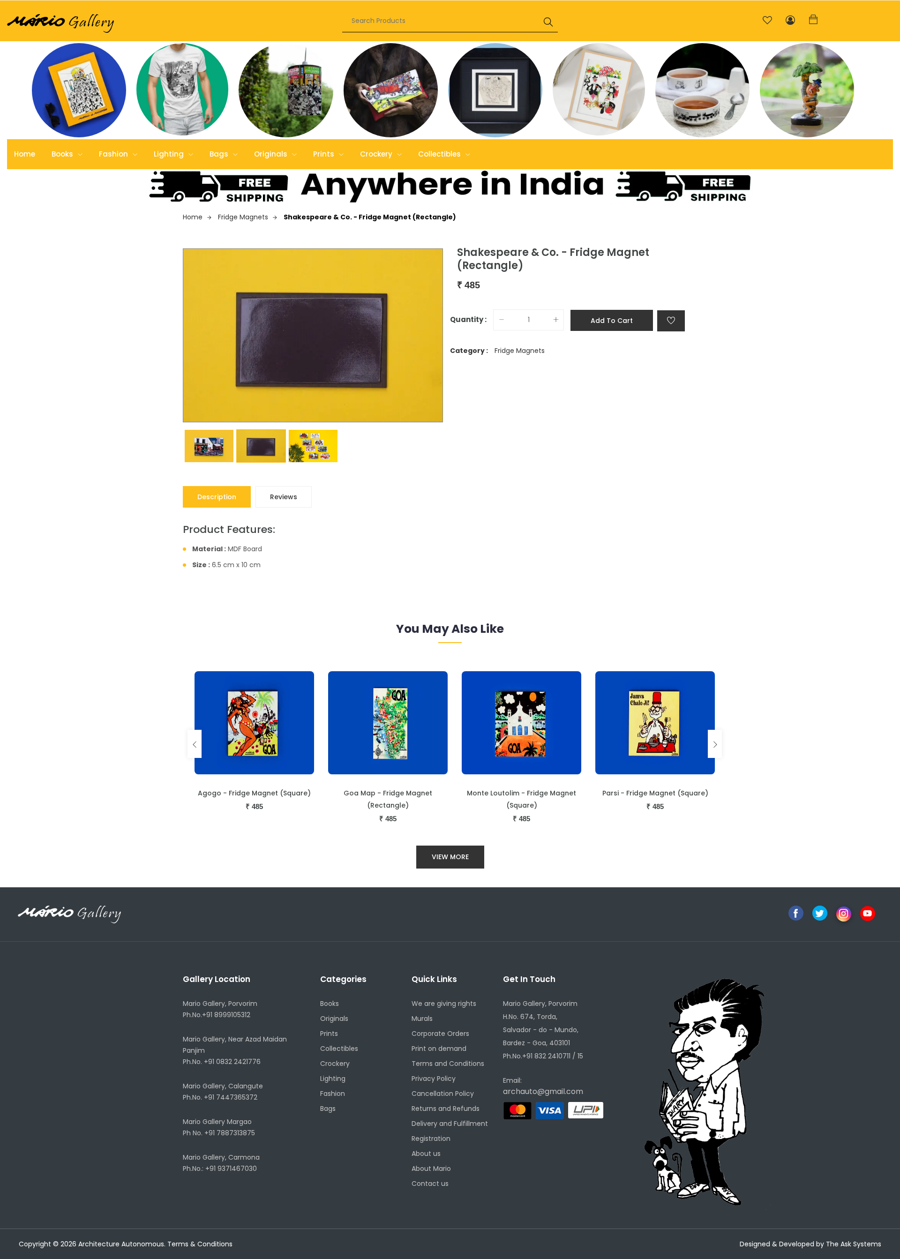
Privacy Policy (434, 1078)
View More (450, 857)
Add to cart (612, 320)
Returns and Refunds (446, 1108)
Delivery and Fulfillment (450, 1123)
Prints (324, 154)
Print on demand (439, 1048)
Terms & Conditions (199, 1244)
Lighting (170, 154)
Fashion (114, 154)
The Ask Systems (853, 1244)
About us (426, 1153)
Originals (271, 154)
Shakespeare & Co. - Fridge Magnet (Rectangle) (370, 217)
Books (63, 154)
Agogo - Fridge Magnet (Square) (254, 793)
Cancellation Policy (443, 1093)
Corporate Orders (440, 1033)
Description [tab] (216, 497)
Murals (422, 1018)
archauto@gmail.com (543, 1091)
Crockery (377, 154)
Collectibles (440, 154)
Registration (431, 1138)
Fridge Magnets (243, 217)
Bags (220, 154)
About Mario (431, 1168)
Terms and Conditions (448, 1063)
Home (24, 154)
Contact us (430, 1183)
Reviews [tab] (283, 497)
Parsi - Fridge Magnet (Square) (655, 793)
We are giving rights (444, 1003)
